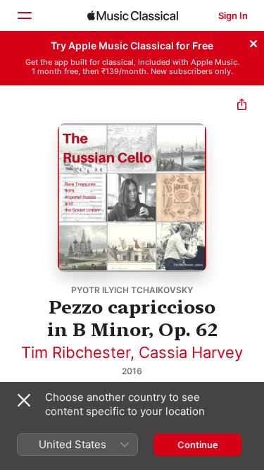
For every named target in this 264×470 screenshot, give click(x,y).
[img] (132, 15)
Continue (197, 444)
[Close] (253, 41)
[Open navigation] (23, 15)
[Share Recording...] (241, 106)
